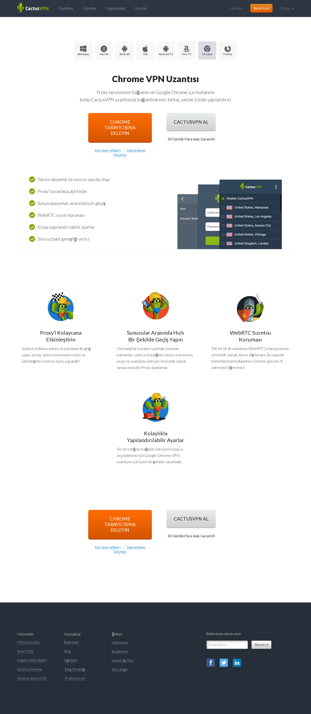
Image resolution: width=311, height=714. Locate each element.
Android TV (166, 54)
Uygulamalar (116, 8)
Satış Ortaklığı (74, 669)
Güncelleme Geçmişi (129, 152)
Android (125, 54)
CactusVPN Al (191, 122)
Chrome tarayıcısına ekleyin (120, 127)
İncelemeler (120, 651)
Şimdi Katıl (261, 8)
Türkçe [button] (286, 8)
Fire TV (186, 54)
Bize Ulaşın (120, 669)
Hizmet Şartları (123, 660)
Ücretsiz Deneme (29, 669)
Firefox (227, 54)
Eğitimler (71, 660)
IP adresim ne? (75, 678)
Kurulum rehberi (108, 150)
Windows (83, 54)
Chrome (207, 54)
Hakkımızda (120, 642)
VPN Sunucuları (28, 642)
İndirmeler (71, 642)
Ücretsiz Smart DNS (31, 678)
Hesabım (236, 8)
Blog (67, 651)
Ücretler (90, 8)
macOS (104, 54)
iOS (145, 54)
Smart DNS (25, 651)
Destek (141, 8)
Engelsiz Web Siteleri (32, 660)
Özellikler (65, 8)
